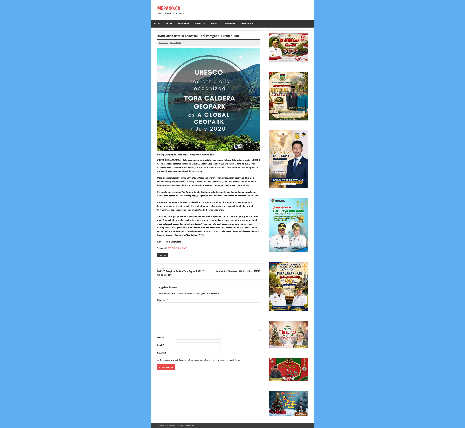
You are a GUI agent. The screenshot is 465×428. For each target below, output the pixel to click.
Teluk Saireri (247, 23)
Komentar (162, 300)
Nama (160, 337)
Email (160, 345)
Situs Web (161, 352)
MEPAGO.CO (168, 8)
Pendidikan (200, 23)
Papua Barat (183, 23)
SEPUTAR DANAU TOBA (177, 248)
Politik (169, 23)
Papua (157, 23)
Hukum (214, 23)
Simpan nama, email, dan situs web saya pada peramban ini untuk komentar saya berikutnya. (200, 359)
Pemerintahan (228, 23)
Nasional (162, 255)
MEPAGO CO (175, 42)
